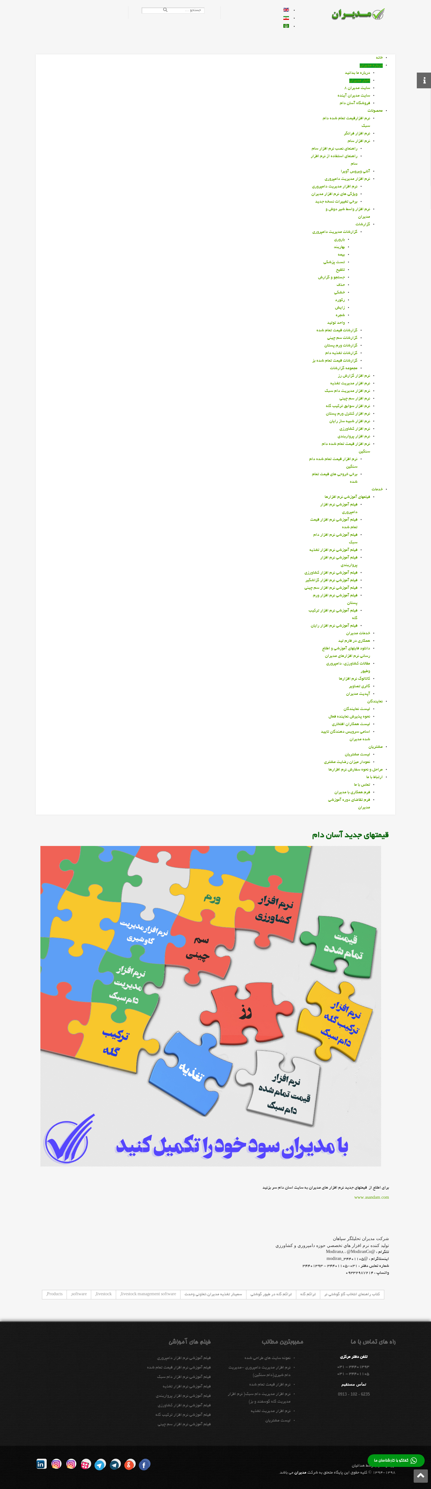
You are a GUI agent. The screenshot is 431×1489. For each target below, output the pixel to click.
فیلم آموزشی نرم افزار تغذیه (187, 1387)
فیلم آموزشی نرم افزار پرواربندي (183, 1396)
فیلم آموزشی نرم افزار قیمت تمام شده (179, 1368)
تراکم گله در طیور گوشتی (271, 1294)
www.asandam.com (371, 1198)
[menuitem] (379, 58)
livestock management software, (148, 1294)
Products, (54, 1294)
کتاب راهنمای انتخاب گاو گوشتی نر (352, 1294)
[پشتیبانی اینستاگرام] (56, 1464)
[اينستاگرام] (71, 1464)
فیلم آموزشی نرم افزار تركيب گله (183, 1415)
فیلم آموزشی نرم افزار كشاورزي (184, 1405)
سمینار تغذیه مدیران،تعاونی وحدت (213, 1294)
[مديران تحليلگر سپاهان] (362, 15)
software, (79, 1294)
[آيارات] (86, 1464)
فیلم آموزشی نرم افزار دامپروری (184, 1358)
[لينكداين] (42, 1464)
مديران (300, 1473)
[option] (286, 11)
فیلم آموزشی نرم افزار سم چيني (184, 1424)
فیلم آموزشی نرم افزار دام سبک (184, 1377)
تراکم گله (308, 1294)
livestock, (103, 1294)
